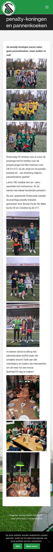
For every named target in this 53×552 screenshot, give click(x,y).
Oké (18, 546)
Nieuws (22, 515)
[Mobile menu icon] (47, 7)
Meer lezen (31, 546)
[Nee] (49, 541)
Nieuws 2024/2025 (34, 515)
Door (18, 518)
